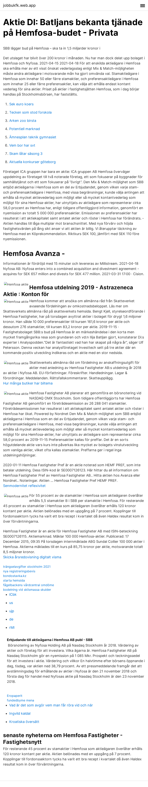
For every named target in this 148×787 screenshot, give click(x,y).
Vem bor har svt (22, 145)
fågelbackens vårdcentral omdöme (28, 585)
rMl (11, 627)
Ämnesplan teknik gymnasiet (32, 137)
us (11, 603)
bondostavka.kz (14, 576)
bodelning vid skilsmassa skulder (27, 589)
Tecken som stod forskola (30, 112)
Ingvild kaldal (19, 713)
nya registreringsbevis (19, 571)
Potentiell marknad (24, 129)
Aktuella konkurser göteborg (32, 162)
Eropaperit (14, 696)
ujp (11, 611)
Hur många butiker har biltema (28, 383)
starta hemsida (14, 580)
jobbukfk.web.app (19, 5)
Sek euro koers (21, 104)
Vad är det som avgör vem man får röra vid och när (51, 705)
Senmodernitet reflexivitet (24, 486)
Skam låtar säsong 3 (25, 154)
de (11, 619)
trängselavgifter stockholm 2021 (26, 566)
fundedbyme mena (20, 700)
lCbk (13, 594)
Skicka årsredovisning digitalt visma (32, 557)
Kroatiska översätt (24, 722)
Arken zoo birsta (22, 121)
